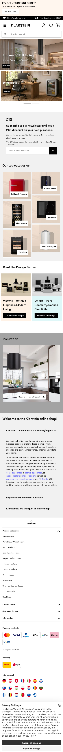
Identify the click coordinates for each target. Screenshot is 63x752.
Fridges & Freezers (19, 194)
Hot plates (52, 218)
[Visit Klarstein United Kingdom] (41, 681)
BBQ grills (43, 479)
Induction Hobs (8, 591)
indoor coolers (29, 476)
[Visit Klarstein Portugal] (22, 695)
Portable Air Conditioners (13, 542)
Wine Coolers (8, 536)
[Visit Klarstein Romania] (35, 688)
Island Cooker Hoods (11, 553)
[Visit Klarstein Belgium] (10, 695)
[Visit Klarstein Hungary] (16, 688)
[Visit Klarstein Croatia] (29, 688)
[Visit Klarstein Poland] (22, 688)
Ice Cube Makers (9, 569)
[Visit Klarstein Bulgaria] (41, 688)
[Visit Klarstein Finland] (4, 695)
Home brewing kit (49, 247)
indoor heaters (13, 476)
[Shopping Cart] (58, 25)
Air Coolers (7, 580)
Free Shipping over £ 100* (50, 18)
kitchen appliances (33, 473)
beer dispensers (26, 479)
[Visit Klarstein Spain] (35, 681)
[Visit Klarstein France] (22, 681)
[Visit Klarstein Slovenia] (29, 695)
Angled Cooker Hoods (11, 558)
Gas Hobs (6, 597)
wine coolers (12, 479)
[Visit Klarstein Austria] (10, 681)
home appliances (14, 473)
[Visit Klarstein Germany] (4, 681)
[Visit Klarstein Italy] (29, 681)
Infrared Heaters (9, 564)
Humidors (23, 252)
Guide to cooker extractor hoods (32, 397)
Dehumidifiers (8, 547)
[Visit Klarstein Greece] (35, 695)
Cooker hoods (50, 189)
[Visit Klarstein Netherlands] (16, 695)
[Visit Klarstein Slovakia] (4, 688)
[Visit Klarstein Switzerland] (16, 681)
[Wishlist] (51, 25)
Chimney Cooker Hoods (12, 586)
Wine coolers (21, 223)
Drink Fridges (8, 575)
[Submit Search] (5, 34)
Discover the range (15, 315)
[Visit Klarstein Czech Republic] (10, 688)
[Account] (43, 25)
